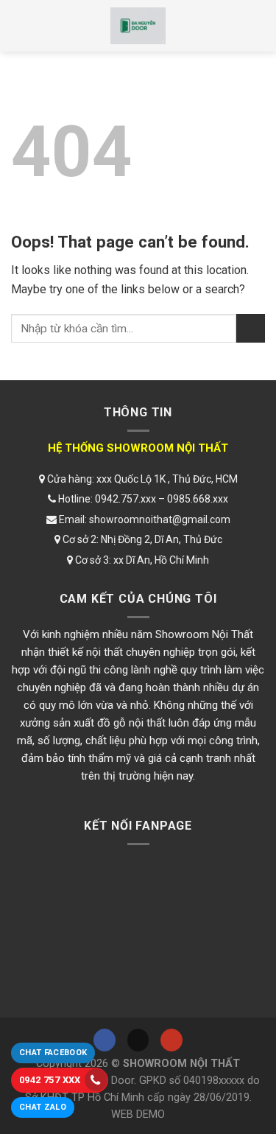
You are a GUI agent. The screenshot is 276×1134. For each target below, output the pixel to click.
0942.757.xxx (125, 499)
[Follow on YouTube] (171, 1040)
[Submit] (250, 328)
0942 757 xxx (50, 1079)
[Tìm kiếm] (251, 26)
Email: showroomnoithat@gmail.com (143, 519)
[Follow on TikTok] (138, 1040)
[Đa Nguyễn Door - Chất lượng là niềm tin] (138, 26)
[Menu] (24, 26)
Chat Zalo (42, 1107)
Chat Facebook (53, 1052)
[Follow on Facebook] (104, 1040)
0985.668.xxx (197, 499)
